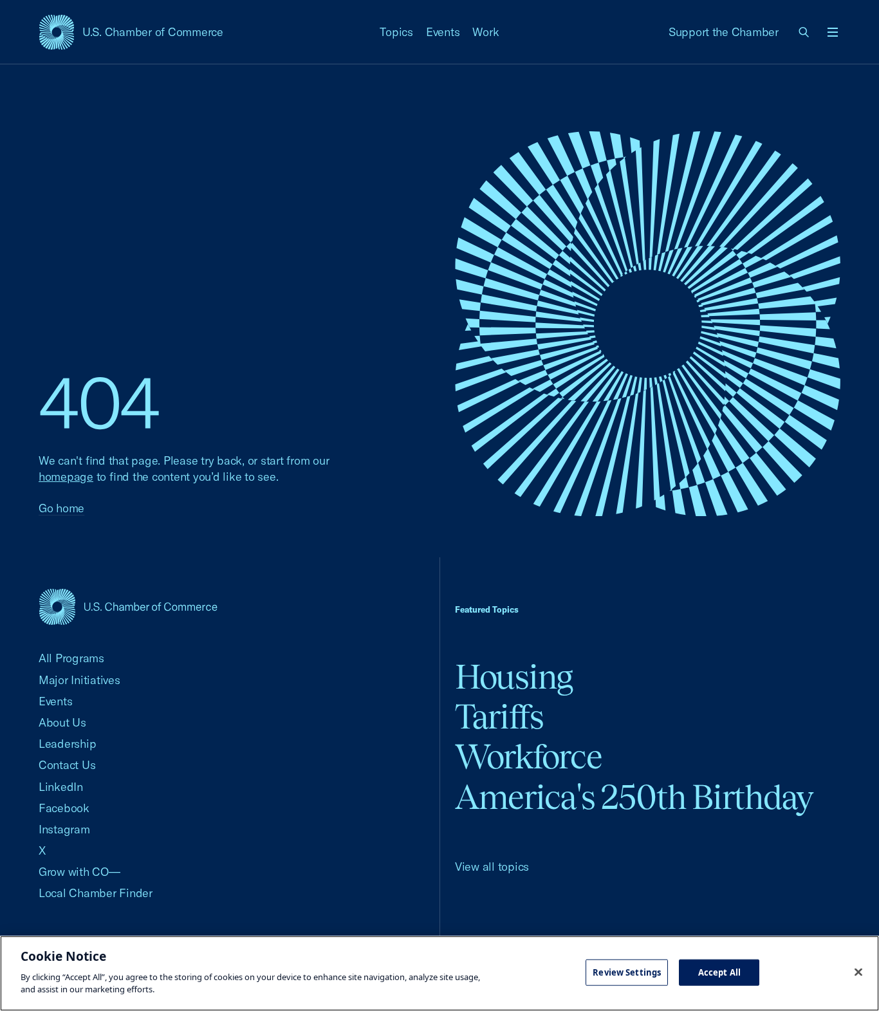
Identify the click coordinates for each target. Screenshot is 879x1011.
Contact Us (67, 764)
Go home (61, 508)
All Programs (71, 658)
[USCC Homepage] (128, 606)
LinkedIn (61, 786)
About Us (62, 722)
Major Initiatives (79, 679)
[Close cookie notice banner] (858, 972)
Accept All (719, 972)
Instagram (64, 829)
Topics (396, 31)
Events (443, 31)
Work (485, 31)
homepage (66, 476)
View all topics (492, 866)
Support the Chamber (724, 31)
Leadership (67, 743)
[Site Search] (804, 32)
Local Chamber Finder (96, 893)
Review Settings (627, 972)
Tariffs (499, 716)
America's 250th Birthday (634, 797)
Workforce (528, 756)
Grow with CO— (79, 871)
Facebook (64, 808)
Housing (514, 676)
